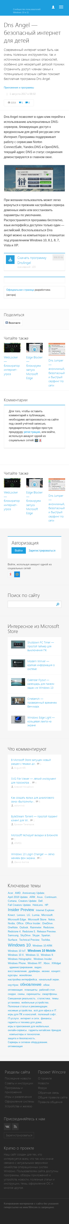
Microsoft (47, 915)
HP (46, 905)
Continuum (51, 897)
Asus (40, 897)
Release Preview (46, 931)
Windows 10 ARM (42, 945)
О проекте (45, 1078)
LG (28, 915)
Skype (35, 935)
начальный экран (49, 979)
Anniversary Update (33, 893)
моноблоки (25, 975)
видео (37, 967)
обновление (30, 984)
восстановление (17, 971)
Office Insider (32, 923)
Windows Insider (43, 959)
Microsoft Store (37, 919)
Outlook (24, 927)
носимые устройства (20, 1010)
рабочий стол (47, 989)
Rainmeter (35, 927)
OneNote (13, 927)
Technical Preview (29, 939)
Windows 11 (32, 954)
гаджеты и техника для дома (24, 1022)
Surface (12, 939)
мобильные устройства (34, 1002)
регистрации (32, 431)
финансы (46, 1018)
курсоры (12, 975)
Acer (10, 893)
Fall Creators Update (19, 905)
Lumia (35, 915)
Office (20, 923)
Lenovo (21, 915)
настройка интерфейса (22, 979)
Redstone (48, 927)
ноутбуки (13, 984)
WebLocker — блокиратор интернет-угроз (12, 365)
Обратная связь (48, 1093)
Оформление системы (19, 1101)
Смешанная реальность (21, 998)
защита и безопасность (21, 1038)
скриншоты (33, 993)
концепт (55, 971)
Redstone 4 (14, 931)
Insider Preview (21, 910)
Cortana (12, 900)
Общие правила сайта (52, 1097)
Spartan (45, 935)
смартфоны (49, 993)
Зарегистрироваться (42, 550)
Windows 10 (19, 945)
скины (21, 994)
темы (55, 998)
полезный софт (47, 1014)
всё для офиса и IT (45, 1010)
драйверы (34, 971)
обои (46, 984)
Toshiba (45, 939)
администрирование (21, 967)
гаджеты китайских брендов (45, 1030)
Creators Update (27, 900)
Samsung (13, 935)
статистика (43, 998)
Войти (19, 550)
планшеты (31, 989)
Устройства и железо (18, 1106)
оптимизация (15, 989)
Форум (42, 1088)
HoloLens (38, 905)
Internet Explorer (45, 910)
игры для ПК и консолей (22, 1014)
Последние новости (18, 1078)
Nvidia (11, 923)
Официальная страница (20, 289)
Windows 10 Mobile (42, 950)
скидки (12, 994)
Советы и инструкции (19, 1083)
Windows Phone (17, 963)
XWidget (56, 963)
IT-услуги (13, 1018)
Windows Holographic (20, 959)
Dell (40, 900)
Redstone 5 (28, 931)
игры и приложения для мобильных (28, 1026)
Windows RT (35, 963)
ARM (32, 897)
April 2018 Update (18, 897)
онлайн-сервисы (17, 1030)
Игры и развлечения (18, 1097)
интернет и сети (30, 1018)
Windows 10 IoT (17, 950)
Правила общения (50, 1102)
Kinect (11, 915)
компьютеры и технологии (24, 1034)
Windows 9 (47, 954)
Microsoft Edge (17, 919)
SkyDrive (25, 935)
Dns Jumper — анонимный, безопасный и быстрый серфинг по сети (56, 373)
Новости (43, 1083)
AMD (18, 893)
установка (14, 1002)
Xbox (47, 963)
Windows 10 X (16, 954)
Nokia (51, 919)
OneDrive (47, 923)
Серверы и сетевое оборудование (27, 1042)
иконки (45, 971)
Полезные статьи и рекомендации (27, 1006)
